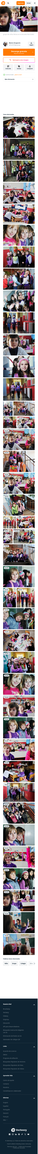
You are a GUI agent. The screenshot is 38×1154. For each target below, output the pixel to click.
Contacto (6, 1148)
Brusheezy (6, 1071)
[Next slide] (30, 1025)
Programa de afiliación (10, 1120)
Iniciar (29, 3)
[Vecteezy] (3, 3)
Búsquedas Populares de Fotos (13, 1129)
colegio (23, 1025)
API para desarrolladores (11, 1088)
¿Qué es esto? (18, 75)
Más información (10, 78)
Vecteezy (6, 1074)
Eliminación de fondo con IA (12, 1098)
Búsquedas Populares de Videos (13, 1133)
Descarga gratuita (19, 52)
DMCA (5, 1116)
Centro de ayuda (8, 1144)
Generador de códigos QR (11, 1101)
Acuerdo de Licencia (9, 1113)
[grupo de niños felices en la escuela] (18, 126)
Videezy (5, 1078)
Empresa (6, 1081)
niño (6, 1025)
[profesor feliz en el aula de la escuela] (18, 984)
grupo (14, 1025)
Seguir (31, 45)
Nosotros (6, 1151)
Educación (6, 1085)
